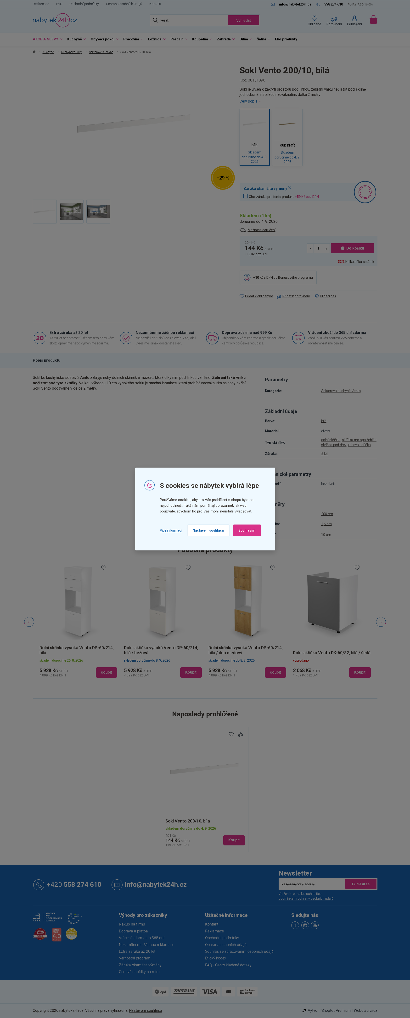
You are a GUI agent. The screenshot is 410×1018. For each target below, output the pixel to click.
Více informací (171, 530)
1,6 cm (326, 524)
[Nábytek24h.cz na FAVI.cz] (40, 936)
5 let (324, 454)
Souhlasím (246, 530)
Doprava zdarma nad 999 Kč (247, 332)
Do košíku (355, 248)
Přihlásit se (360, 884)
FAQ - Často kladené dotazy (228, 965)
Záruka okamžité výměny (140, 965)
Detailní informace (308, 101)
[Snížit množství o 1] (310, 248)
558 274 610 (74, 885)
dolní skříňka (330, 440)
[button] (78, 668)
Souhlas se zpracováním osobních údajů (239, 951)
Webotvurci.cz (365, 1010)
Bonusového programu (295, 277)
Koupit (234, 840)
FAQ (59, 4)
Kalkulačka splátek (359, 262)
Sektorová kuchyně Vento (341, 391)
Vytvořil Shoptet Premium (329, 1010)
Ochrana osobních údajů (124, 4)
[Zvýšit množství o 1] (326, 248)
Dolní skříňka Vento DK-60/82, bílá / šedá (247, 652)
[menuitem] (46, 39)
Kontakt (155, 4)
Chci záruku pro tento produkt (284, 196)
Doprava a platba (133, 931)
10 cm (326, 535)
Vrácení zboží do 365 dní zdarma (337, 332)
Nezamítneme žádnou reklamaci (165, 332)
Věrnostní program (134, 958)
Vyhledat (243, 20)
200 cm (327, 514)
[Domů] (34, 52)
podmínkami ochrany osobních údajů (306, 898)
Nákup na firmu (132, 924)
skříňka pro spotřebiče (359, 440)
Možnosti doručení (261, 230)
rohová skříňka (359, 445)
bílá (323, 421)
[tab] (46, 360)
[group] (78, 622)
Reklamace (41, 4)
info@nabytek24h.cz (156, 885)
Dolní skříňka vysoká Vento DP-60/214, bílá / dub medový (161, 650)
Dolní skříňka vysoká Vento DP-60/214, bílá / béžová (76, 650)
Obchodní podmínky (84, 4)
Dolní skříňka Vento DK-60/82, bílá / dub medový (330, 650)
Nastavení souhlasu (208, 530)
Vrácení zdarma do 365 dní (141, 938)
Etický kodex (215, 958)
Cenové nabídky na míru (139, 971)
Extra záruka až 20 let (69, 332)
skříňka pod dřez (334, 445)
